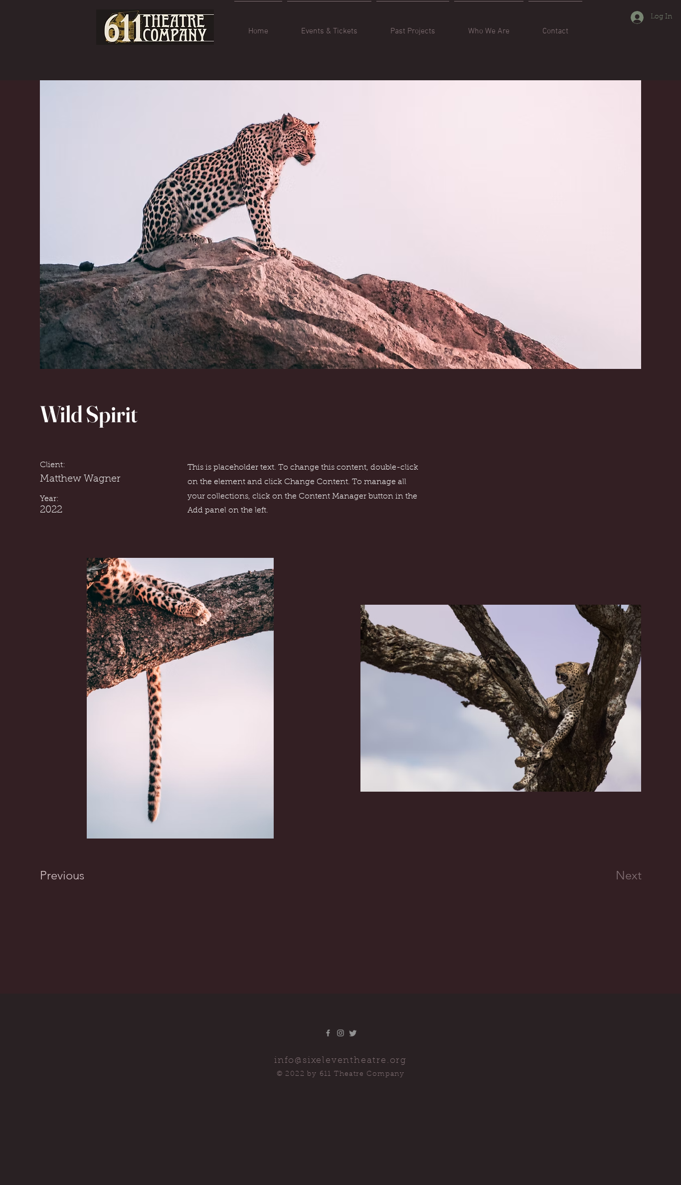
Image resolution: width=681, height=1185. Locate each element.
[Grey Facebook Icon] (328, 1032)
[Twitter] (352, 1032)
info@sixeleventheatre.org (340, 1060)
